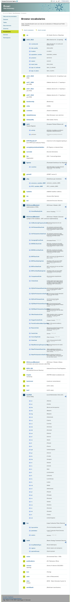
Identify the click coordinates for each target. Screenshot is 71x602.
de (32, 427)
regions (33, 548)
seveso (28, 565)
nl (31, 488)
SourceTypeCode (35, 337)
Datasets (5, 19)
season (33, 61)
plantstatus (34, 530)
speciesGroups (35, 551)
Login (53, 1)
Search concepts (42, 30)
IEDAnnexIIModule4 (32, 362)
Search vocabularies (29, 30)
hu (32, 459)
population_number (36, 54)
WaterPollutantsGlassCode (38, 349)
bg (32, 414)
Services (5, 34)
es (31, 440)
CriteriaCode (34, 281)
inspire (28, 375)
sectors (33, 535)
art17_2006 (30, 82)
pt (31, 495)
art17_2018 (30, 95)
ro (31, 498)
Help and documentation (10, 16)
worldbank (29, 587)
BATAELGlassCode (36, 243)
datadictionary (31, 115)
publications (30, 561)
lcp (27, 523)
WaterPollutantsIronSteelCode (38, 354)
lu (31, 479)
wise (27, 581)
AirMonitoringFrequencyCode (38, 223)
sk (31, 511)
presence (33, 57)
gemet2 (28, 174)
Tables (5, 22)
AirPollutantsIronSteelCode (38, 233)
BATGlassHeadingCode (37, 261)
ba (32, 407)
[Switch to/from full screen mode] (59, 1)
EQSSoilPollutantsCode (37, 299)
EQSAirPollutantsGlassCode (38, 288)
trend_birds (34, 64)
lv (31, 482)
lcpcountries (34, 527)
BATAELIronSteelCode (37, 250)
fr (31, 446)
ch (32, 417)
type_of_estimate (35, 67)
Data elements (7, 25)
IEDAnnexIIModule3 (32, 216)
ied (27, 200)
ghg (27, 179)
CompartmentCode (36, 276)
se (31, 505)
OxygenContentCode (36, 320)
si (31, 508)
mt (32, 485)
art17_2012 (30, 89)
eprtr (28, 124)
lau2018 (29, 395)
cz (31, 423)
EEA (10, 1)
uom (27, 576)
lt (31, 475)
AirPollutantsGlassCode (37, 227)
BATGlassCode (35, 256)
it (31, 469)
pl (31, 492)
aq (27, 35)
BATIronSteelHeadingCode (38, 271)
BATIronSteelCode (36, 266)
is (31, 466)
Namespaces (6, 37)
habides (29, 191)
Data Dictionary (16, 13)
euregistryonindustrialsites (35, 147)
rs (31, 501)
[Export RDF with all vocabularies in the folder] (65, 40)
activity (33, 130)
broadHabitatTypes (36, 545)
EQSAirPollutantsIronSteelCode (38, 293)
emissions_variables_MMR (38, 183)
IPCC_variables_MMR (37, 186)
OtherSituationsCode (36, 314)
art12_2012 (30, 39)
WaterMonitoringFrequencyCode (38, 344)
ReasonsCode (35, 328)
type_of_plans (35, 70)
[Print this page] (57, 1)
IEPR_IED (29, 368)
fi (31, 443)
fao (27, 156)
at (31, 404)
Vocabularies (7, 31)
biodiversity (30, 101)
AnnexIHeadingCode (36, 211)
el (31, 436)
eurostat (29, 152)
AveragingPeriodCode (37, 240)
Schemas (5, 28)
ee (31, 433)
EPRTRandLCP (31, 141)
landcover (29, 381)
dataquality (30, 119)
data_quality (34, 48)
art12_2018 (30, 76)
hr (31, 456)
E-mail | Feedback (8, 597)
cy (31, 420)
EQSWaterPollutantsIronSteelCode (38, 309)
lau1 (27, 386)
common (29, 110)
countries (33, 167)
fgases (28, 162)
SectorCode (34, 333)
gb (32, 449)
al (31, 401)
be (32, 410)
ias (27, 196)
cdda (28, 106)
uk (32, 518)
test (27, 572)
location (33, 51)
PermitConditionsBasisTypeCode (38, 323)
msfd (28, 540)
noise (28, 556)
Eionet (10, 13)
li (31, 472)
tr (31, 514)
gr (31, 453)
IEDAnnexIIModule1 (32, 205)
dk (32, 430)
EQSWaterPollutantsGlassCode (38, 303)
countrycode (34, 44)
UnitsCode (34, 340)
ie (31, 462)
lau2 (27, 390)
